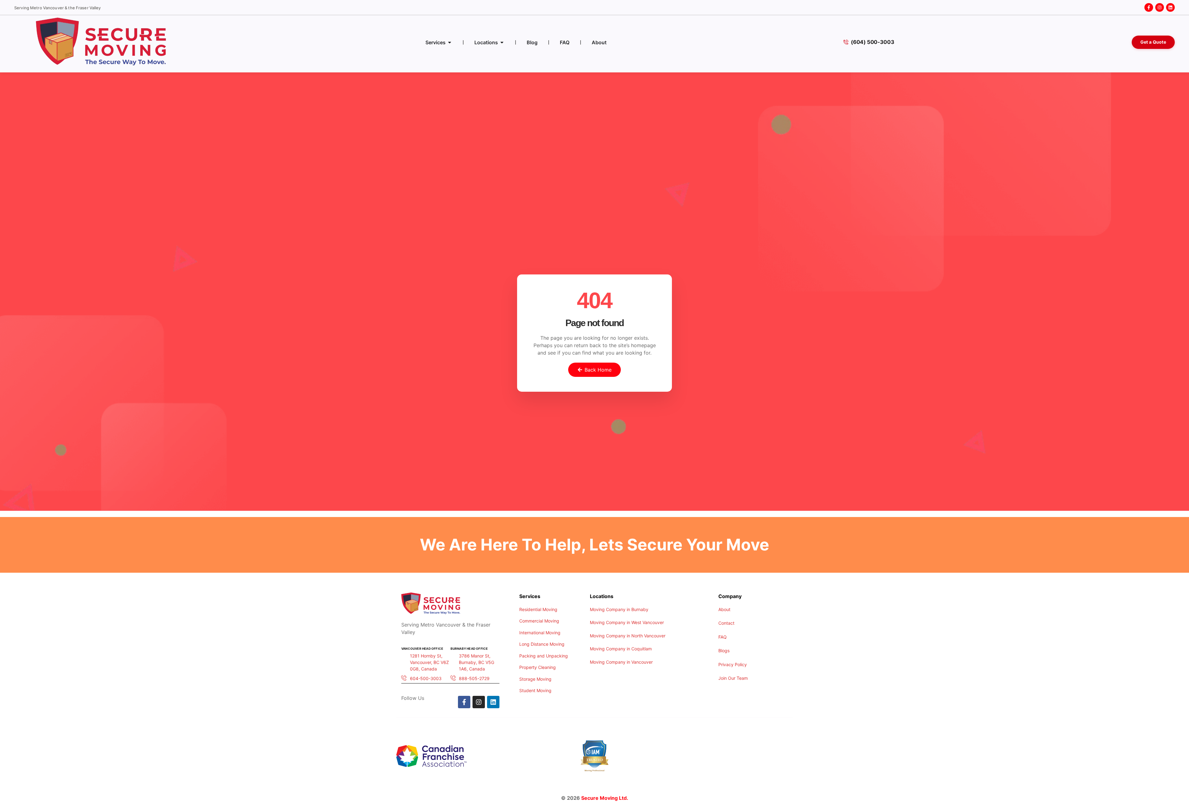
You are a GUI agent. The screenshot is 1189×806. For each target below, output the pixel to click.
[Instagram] (1159, 7)
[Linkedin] (1170, 7)
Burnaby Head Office (469, 648)
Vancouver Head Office (422, 648)
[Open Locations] (501, 42)
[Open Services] (449, 42)
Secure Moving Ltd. (604, 798)
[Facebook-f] (1148, 7)
